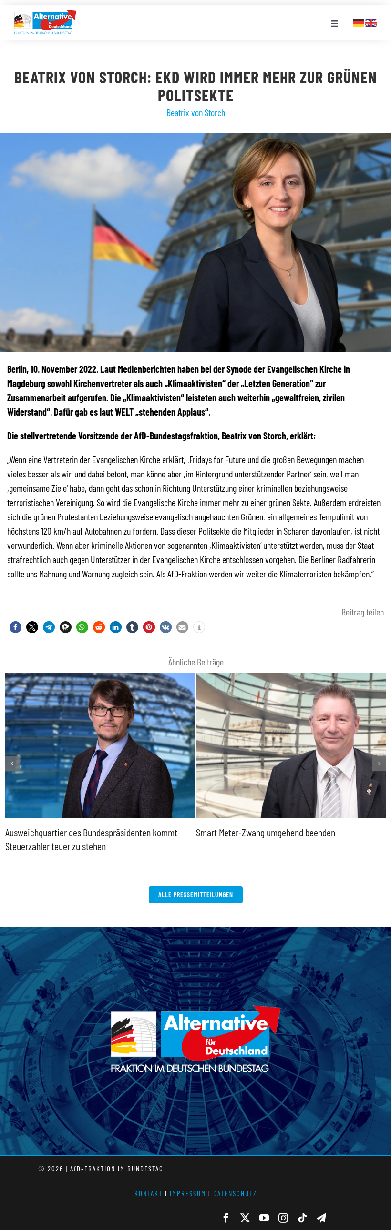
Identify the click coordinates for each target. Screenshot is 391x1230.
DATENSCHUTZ (235, 1201)
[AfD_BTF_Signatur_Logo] (45, 14)
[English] (371, 21)
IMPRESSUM (188, 1201)
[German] (359, 21)
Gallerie (71, 816)
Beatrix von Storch (195, 112)
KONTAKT (148, 1201)
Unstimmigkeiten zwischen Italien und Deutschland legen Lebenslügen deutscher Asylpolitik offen (259, 674)
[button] (15, 627)
